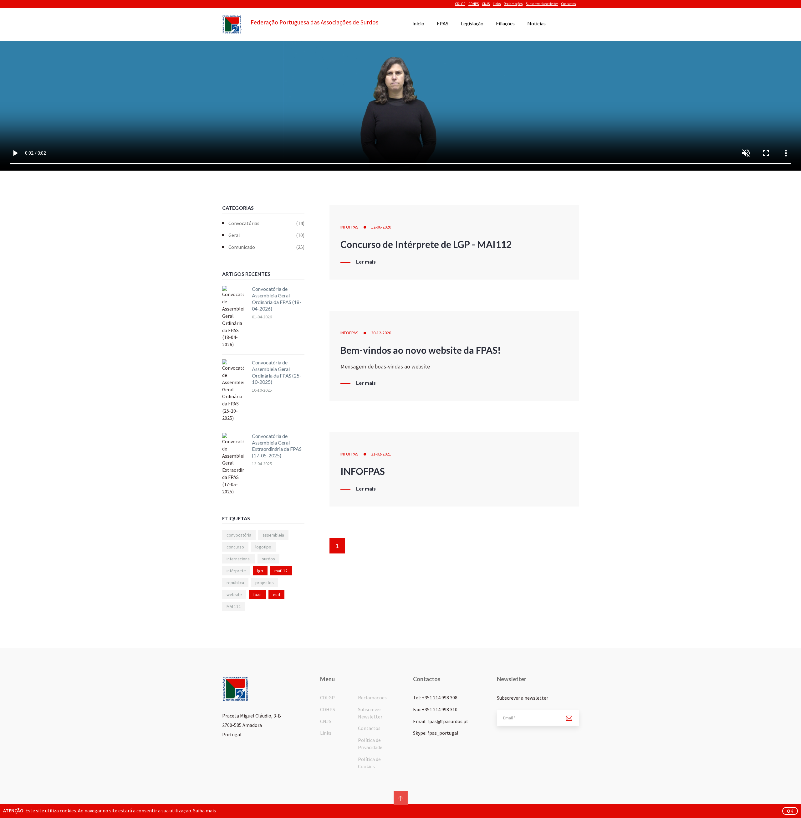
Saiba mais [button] (204, 810)
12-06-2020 (381, 227)
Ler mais (366, 261)
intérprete (236, 571)
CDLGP (460, 4)
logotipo (263, 547)
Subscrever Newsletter (542, 4)
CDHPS (473, 4)
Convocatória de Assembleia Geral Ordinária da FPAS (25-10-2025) (276, 372)
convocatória (239, 535)
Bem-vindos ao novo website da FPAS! (420, 350)
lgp (260, 571)
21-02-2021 (381, 454)
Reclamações (513, 4)
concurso (235, 547)
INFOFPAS (349, 227)
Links (497, 4)
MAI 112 (234, 606)
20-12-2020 (381, 333)
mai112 (281, 571)
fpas (257, 594)
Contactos (568, 4)
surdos (268, 559)
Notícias (536, 23)
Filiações (505, 23)
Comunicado (266, 247)
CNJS (486, 4)
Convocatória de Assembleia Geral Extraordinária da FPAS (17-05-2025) (277, 445)
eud (276, 594)
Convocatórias (266, 223)
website (234, 594)
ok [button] (790, 811)
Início (418, 23)
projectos (264, 582)
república (235, 582)
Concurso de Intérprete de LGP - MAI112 (426, 244)
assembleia (273, 535)
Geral (266, 235)
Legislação (472, 23)
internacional (239, 559)
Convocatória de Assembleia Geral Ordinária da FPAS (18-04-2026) (276, 298)
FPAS (442, 23)
